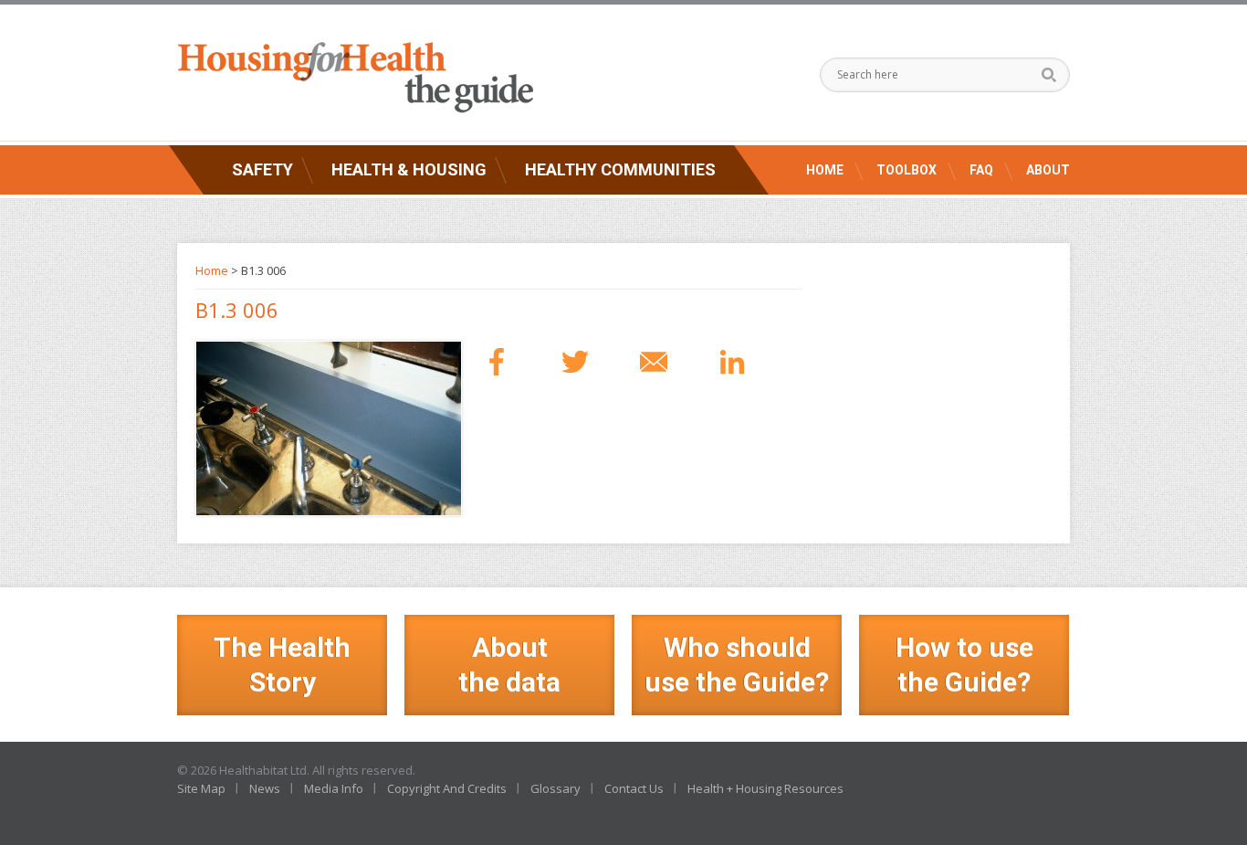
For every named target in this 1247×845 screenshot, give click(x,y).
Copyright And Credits (447, 788)
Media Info (333, 788)
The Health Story (282, 664)
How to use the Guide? (964, 664)
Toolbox (906, 170)
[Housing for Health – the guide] (355, 77)
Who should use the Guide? (736, 664)
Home (825, 170)
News (264, 788)
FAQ (981, 170)
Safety (262, 169)
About (1048, 170)
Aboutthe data (509, 664)
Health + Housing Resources (765, 788)
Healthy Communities (620, 169)
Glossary (555, 788)
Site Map (201, 788)
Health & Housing (409, 169)
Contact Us (634, 788)
